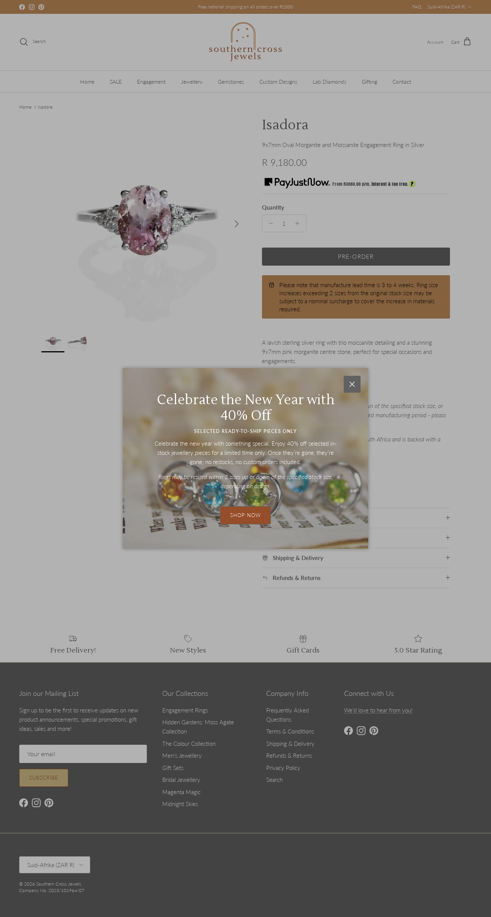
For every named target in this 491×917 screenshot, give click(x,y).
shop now (245, 515)
